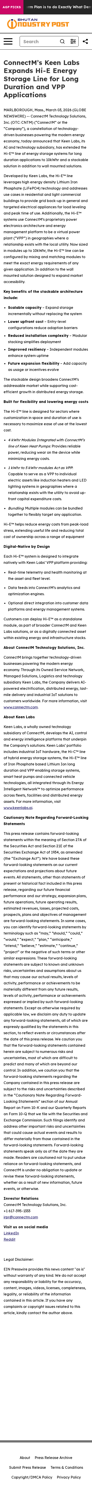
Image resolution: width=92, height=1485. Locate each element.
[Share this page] (85, 41)
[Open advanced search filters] (73, 41)
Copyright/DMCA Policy (31, 1477)
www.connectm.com (21, 707)
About (25, 1457)
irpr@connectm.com (21, 1217)
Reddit (9, 1239)
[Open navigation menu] (8, 41)
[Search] (62, 41)
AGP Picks (12, 7)
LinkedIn (11, 1233)
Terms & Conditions (66, 1467)
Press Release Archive (53, 1457)
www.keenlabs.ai (18, 807)
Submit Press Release (27, 1467)
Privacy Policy (69, 1477)
